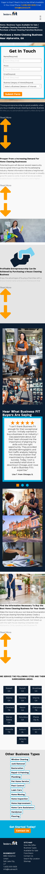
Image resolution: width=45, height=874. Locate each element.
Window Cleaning (19, 759)
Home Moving (18, 794)
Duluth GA (22, 689)
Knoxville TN (9, 730)
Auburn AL (22, 730)
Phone (6, 66)
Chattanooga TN (37, 708)
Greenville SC (36, 730)
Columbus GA (23, 718)
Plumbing (16, 776)
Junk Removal (18, 763)
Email (9, 74)
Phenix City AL (36, 718)
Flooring (15, 816)
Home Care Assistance (22, 807)
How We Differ (30, 845)
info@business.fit (22, 8)
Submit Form (12, 94)
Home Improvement (21, 803)
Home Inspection (19, 798)
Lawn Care (16, 790)
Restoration (17, 768)
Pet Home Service (20, 781)
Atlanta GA (9, 699)
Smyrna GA (36, 699)
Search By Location (32, 859)
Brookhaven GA (37, 689)
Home (2, 25)
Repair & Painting (20, 772)
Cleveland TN (9, 708)
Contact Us (22, 830)
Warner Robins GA (9, 719)
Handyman (16, 811)
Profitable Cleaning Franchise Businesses (18, 27)
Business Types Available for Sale (22, 25)
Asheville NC (22, 740)
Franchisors (28, 853)
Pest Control (17, 785)
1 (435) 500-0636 (28, 5)
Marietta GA (22, 699)
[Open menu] (40, 16)
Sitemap (27, 861)
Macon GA (22, 708)
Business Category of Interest (18, 83)
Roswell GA (9, 689)
